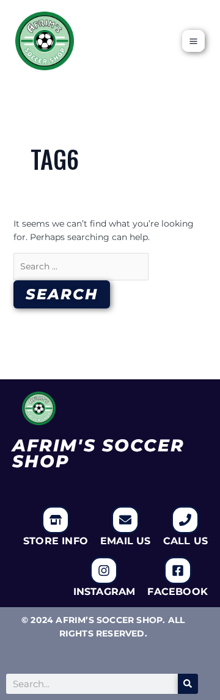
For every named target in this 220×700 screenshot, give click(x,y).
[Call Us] (185, 520)
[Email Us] (125, 520)
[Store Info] (56, 520)
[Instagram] (104, 570)
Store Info (55, 541)
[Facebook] (178, 570)
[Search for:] (80, 266)
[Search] (188, 684)
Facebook (177, 591)
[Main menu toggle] (193, 41)
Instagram (104, 591)
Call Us (185, 541)
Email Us (125, 541)
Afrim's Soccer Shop (98, 453)
